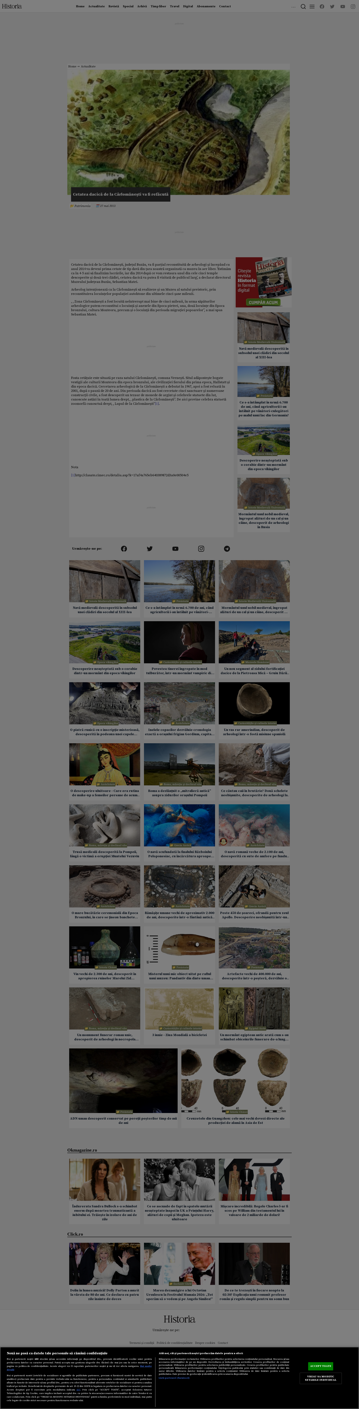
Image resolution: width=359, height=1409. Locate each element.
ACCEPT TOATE (320, 1366)
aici (78, 1389)
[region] (179, 1378)
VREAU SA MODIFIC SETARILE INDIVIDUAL (320, 1378)
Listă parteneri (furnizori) (174, 1377)
